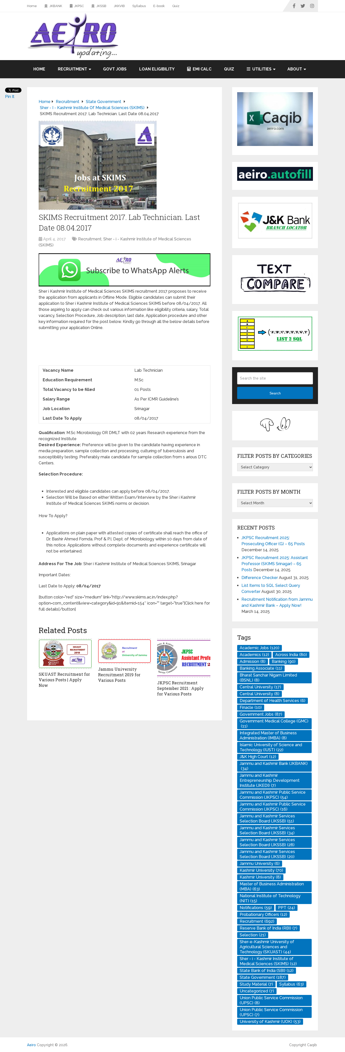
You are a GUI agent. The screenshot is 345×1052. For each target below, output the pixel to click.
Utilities (261, 69)
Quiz (175, 6)
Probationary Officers (263, 914)
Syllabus (139, 6)
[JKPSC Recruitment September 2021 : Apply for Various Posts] (183, 658)
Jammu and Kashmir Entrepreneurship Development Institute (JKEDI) (270, 780)
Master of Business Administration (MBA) (272, 886)
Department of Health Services (272, 700)
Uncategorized (257, 991)
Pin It (9, 96)
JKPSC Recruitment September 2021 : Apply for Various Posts (180, 688)
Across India (291, 654)
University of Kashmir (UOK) (270, 1021)
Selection (253, 935)
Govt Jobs (115, 69)
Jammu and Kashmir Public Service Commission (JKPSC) (273, 795)
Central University (260, 687)
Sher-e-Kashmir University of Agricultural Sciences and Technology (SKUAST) (267, 946)
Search (275, 393)
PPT (286, 907)
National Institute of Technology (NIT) (270, 898)
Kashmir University (261, 870)
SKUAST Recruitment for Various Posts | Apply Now (64, 679)
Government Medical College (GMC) (274, 724)
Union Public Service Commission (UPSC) (271, 1000)
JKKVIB (119, 6)
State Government (263, 977)
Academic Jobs (259, 647)
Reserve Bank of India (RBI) (268, 928)
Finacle (251, 707)
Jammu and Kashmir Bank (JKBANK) (274, 766)
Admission (252, 661)
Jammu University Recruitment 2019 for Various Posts (119, 674)
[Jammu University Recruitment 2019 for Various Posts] (124, 651)
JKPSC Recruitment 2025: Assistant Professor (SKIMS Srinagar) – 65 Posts (274, 563)
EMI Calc (201, 69)
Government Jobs (261, 714)
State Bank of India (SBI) (266, 970)
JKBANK (55, 6)
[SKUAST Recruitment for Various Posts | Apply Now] (65, 654)
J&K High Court (258, 756)
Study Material (256, 984)
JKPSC (78, 6)
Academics (254, 654)
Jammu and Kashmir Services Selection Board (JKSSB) (267, 818)
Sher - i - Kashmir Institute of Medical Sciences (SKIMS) (268, 961)
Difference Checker (259, 577)
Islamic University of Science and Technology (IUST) (271, 747)
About (294, 69)
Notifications (256, 907)
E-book (159, 6)
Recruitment (72, 69)
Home (32, 6)
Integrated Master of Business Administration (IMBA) (268, 735)
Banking (283, 661)
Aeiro (31, 1045)
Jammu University (260, 863)
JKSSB (101, 6)
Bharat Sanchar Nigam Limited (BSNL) (268, 678)
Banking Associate (261, 668)
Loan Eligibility (157, 69)
